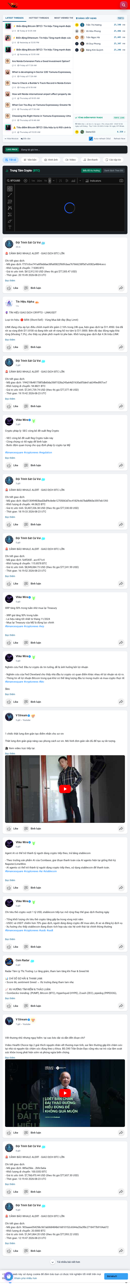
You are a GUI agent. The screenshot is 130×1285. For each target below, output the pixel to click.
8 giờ (18, 1151)
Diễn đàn (27, 138)
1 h (17, 306)
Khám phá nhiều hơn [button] (25, 1278)
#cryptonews (31, 452)
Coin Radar (22, 960)
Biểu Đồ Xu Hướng (91, 170)
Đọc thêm (10, 280)
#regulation (45, 452)
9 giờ (18, 1210)
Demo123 (90, 132)
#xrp (41, 626)
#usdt (50, 930)
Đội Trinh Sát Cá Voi (28, 242)
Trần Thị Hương (94, 25)
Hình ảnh (53, 159)
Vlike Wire (22, 420)
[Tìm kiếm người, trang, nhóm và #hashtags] (123, 5)
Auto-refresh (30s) (102, 138)
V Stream (21, 715)
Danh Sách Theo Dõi (113, 170)
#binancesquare (14, 452)
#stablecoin (50, 871)
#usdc (42, 930)
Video (72, 159)
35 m (18, 247)
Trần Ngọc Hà (93, 37)
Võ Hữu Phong (93, 31)
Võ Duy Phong (93, 43)
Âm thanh (92, 159)
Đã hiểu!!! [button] (112, 1276)
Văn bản (31, 159)
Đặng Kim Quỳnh (94, 50)
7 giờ (18, 1024)
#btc (41, 681)
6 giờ (18, 847)
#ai (41, 871)
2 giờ (18, 365)
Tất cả (12, 159)
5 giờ (18, 542)
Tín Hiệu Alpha (25, 301)
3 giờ (18, 483)
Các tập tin (115, 159)
